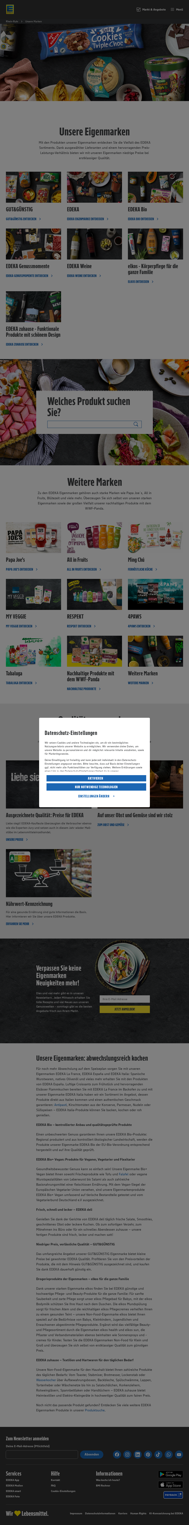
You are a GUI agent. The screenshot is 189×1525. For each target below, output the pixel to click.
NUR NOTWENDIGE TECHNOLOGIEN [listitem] (96, 787)
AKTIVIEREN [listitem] (95, 778)
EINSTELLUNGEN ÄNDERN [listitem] (93, 796)
